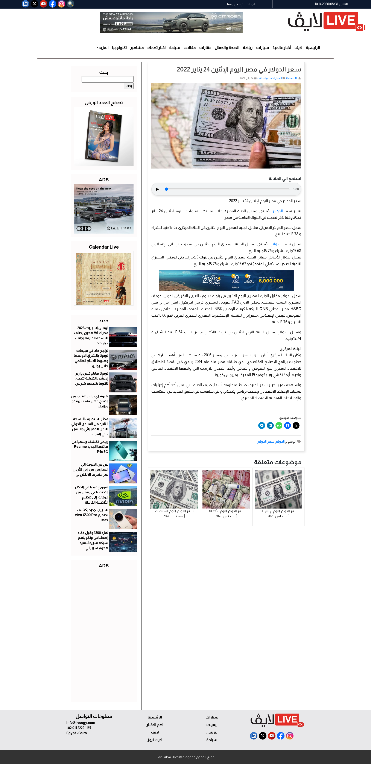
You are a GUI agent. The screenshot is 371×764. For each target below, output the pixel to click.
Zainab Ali (292, 78)
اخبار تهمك (156, 48)
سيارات (262, 48)
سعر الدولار (265, 441)
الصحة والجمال (227, 48)
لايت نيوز (154, 740)
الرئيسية (313, 48)
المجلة (251, 4)
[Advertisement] (104, 634)
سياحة (174, 48)
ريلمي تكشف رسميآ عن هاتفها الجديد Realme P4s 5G (89, 447)
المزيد (104, 48)
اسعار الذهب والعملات (269, 78)
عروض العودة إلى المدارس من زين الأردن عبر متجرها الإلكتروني (90, 469)
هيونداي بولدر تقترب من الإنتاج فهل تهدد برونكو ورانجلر (89, 401)
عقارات (205, 48)
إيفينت (211, 725)
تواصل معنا (235, 4)
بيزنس (211, 732)
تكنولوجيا (119, 48)
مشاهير (137, 48)
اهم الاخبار (154, 725)
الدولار (277, 211)
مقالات (190, 48)
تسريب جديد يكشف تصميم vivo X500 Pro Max (91, 515)
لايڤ (298, 48)
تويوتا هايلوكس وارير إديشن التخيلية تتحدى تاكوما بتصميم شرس (91, 378)
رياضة (248, 48)
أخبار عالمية (281, 48)
